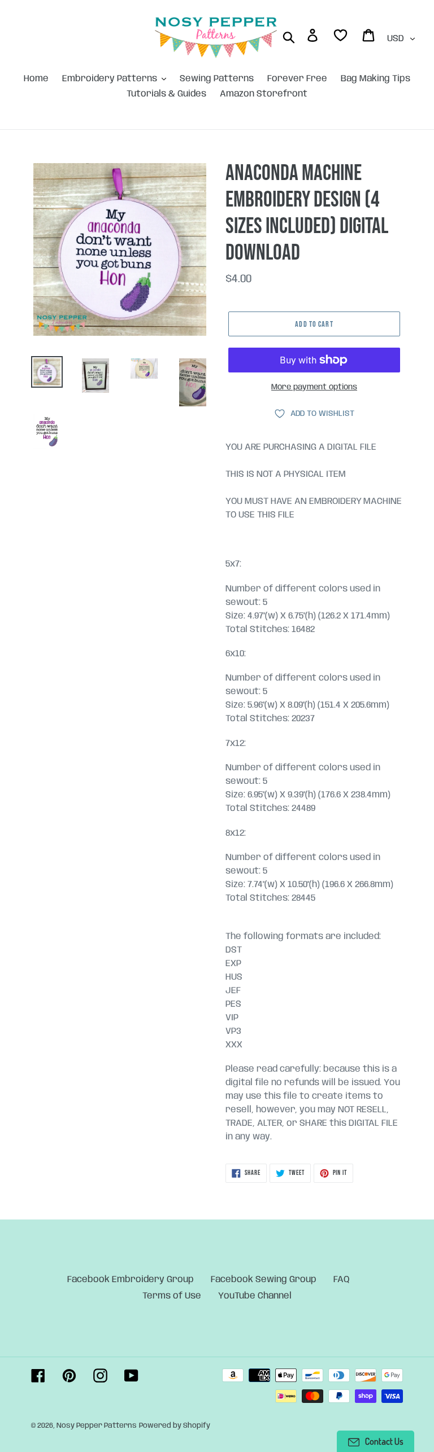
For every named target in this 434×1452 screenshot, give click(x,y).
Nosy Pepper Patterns (97, 1425)
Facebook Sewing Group (263, 1279)
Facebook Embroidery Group (130, 1279)
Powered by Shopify (174, 1425)
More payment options (314, 387)
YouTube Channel (255, 1296)
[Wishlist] (341, 37)
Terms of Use (171, 1296)
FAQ (341, 1279)
